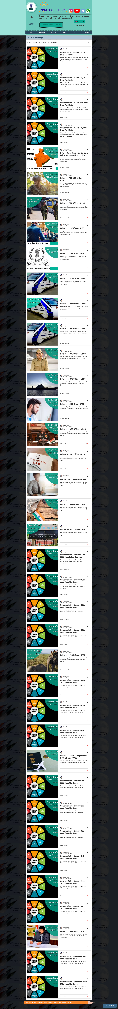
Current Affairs (42, 42)
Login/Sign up (79, 25)
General (35, 42)
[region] (51, 25)
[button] (89, 42)
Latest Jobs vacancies (52, 42)
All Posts (29, 42)
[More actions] (88, 49)
